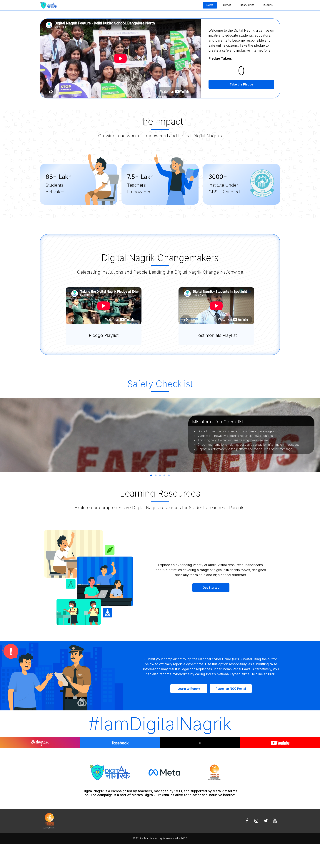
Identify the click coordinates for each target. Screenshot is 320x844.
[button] (151, 475)
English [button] (269, 5)
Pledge (227, 5)
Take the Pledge (241, 84)
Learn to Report (188, 688)
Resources (247, 5)
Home (209, 5)
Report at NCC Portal (231, 688)
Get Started (211, 587)
